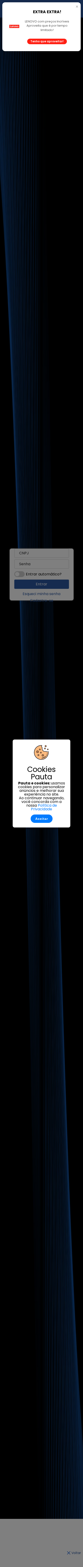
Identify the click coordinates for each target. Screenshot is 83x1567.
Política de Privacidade (44, 807)
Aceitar (41, 819)
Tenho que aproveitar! (47, 41)
